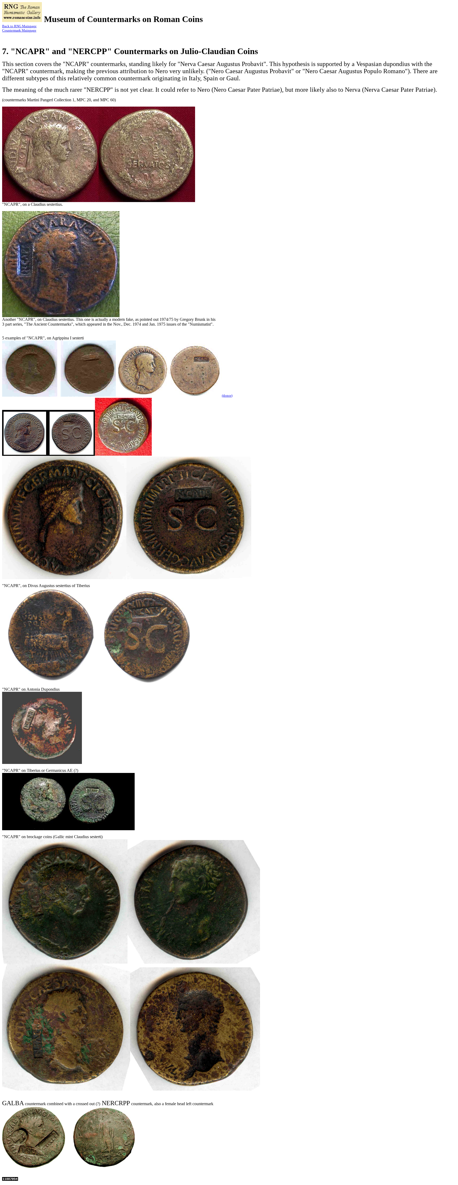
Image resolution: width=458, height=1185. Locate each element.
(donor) (227, 395)
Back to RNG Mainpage (19, 26)
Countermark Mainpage (19, 30)
